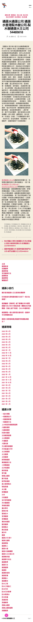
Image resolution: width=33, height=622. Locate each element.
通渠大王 (13, 36)
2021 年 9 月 (6, 385)
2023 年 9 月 (6, 331)
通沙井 (4, 532)
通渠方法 (5, 565)
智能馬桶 (5, 486)
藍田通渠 (5, 524)
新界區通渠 (6, 481)
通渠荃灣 (5, 575)
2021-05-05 (23, 36)
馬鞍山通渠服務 (7, 608)
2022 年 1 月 (6, 374)
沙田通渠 (5, 497)
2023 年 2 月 (6, 347)
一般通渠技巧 (6, 416)
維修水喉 (7, 15)
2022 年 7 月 (6, 358)
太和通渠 (5, 457)
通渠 (3, 535)
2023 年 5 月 (6, 339)
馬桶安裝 (5, 600)
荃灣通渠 (5, 519)
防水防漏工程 (20, 230)
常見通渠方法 (6, 273)
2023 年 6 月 (6, 337)
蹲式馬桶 (5, 530)
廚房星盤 (5, 470)
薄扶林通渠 (6, 521)
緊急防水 (11, 228)
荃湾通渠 (5, 516)
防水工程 (19, 15)
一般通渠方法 (6, 422)
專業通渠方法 (6, 462)
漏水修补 (25, 226)
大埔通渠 (5, 441)
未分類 (4, 489)
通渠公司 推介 (7, 538)
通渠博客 (5, 278)
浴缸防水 (19, 226)
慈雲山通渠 (6, 476)
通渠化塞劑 (6, 540)
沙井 (3, 495)
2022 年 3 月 (6, 369)
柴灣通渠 (5, 492)
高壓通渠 (5, 610)
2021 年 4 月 (6, 399)
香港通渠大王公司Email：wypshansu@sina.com (11, 185)
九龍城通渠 (6, 430)
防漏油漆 (8, 232)
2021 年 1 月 (6, 404)
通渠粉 (4, 570)
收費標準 (5, 269)
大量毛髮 (5, 443)
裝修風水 (13, 15)
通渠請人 (5, 578)
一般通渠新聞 (6, 419)
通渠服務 (5, 567)
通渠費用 (5, 581)
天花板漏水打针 (15, 224)
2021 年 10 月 (6, 382)
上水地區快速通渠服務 (9, 425)
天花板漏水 (7, 224)
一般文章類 (6, 414)
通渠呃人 (5, 546)
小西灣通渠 (6, 465)
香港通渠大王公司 (8, 180)
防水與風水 (18, 17)
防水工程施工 (24, 228)
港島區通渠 (6, 505)
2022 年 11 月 (6, 353)
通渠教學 (5, 562)
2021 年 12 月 (6, 377)
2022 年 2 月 (6, 372)
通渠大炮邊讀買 (7, 551)
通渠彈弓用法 (6, 559)
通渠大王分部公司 (8, 554)
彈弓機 (4, 473)
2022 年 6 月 (6, 361)
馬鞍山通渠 (6, 605)
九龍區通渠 (6, 427)
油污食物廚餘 (6, 500)
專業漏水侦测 (25, 224)
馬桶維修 (5, 602)
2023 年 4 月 (6, 342)
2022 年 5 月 (6, 363)
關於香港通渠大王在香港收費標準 (13, 292)
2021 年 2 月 (6, 401)
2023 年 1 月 (6, 350)
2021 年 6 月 (6, 393)
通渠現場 (5, 271)
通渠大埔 (5, 548)
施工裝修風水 (13, 226)
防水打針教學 (10, 17)
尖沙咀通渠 (6, 468)
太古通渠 (5, 454)
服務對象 (5, 276)
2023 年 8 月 (6, 334)
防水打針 (25, 15)
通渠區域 (5, 266)
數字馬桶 (5, 478)
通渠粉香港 (6, 573)
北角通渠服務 (6, 435)
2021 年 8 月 (6, 388)
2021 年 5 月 (6, 396)
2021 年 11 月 (6, 380)
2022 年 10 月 (6, 355)
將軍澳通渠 (6, 460)
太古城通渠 (6, 451)
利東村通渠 (6, 433)
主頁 (3, 264)
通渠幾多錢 (6, 557)
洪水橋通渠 (6, 503)
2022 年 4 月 (6, 366)
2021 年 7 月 (6, 390)
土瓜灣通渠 (6, 438)
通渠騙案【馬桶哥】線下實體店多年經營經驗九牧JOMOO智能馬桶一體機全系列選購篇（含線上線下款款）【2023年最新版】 (16, 305)
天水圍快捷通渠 (7, 446)
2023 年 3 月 (6, 345)
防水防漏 (24, 17)
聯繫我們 (5, 280)
